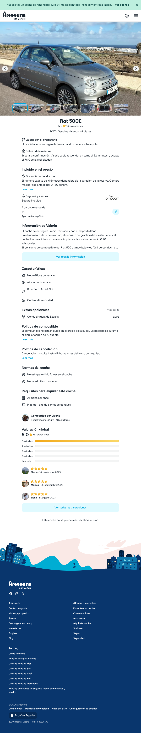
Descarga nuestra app (20, 623)
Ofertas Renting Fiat (20, 663)
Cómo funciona (81, 613)
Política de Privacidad (37, 708)
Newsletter (15, 628)
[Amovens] (14, 16)
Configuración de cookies (83, 708)
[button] (137, 5)
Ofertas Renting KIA (20, 678)
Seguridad (78, 638)
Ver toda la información (70, 256)
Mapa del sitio (59, 708)
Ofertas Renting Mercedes (23, 683)
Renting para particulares (22, 658)
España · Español (25, 715)
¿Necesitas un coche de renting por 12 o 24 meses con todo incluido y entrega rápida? (68, 4)
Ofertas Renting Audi (20, 673)
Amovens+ (79, 618)
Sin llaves (78, 628)
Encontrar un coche (84, 608)
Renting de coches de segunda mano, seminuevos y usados (37, 690)
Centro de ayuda (18, 608)
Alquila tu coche (82, 623)
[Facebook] (11, 593)
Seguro (77, 633)
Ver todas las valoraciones (70, 507)
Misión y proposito (19, 613)
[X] (23, 593)
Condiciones (16, 708)
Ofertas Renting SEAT (21, 668)
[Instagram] (17, 593)
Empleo (13, 633)
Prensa (12, 618)
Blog (11, 638)
